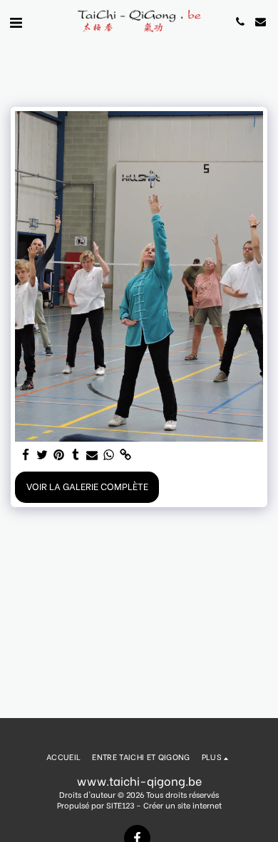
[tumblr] (75, 455)
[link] (125, 455)
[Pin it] (59, 455)
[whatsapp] (109, 455)
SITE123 (120, 805)
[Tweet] (42, 455)
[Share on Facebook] (26, 455)
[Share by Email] (92, 455)
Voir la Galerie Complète (87, 486)
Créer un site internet (182, 805)
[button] (16, 21)
